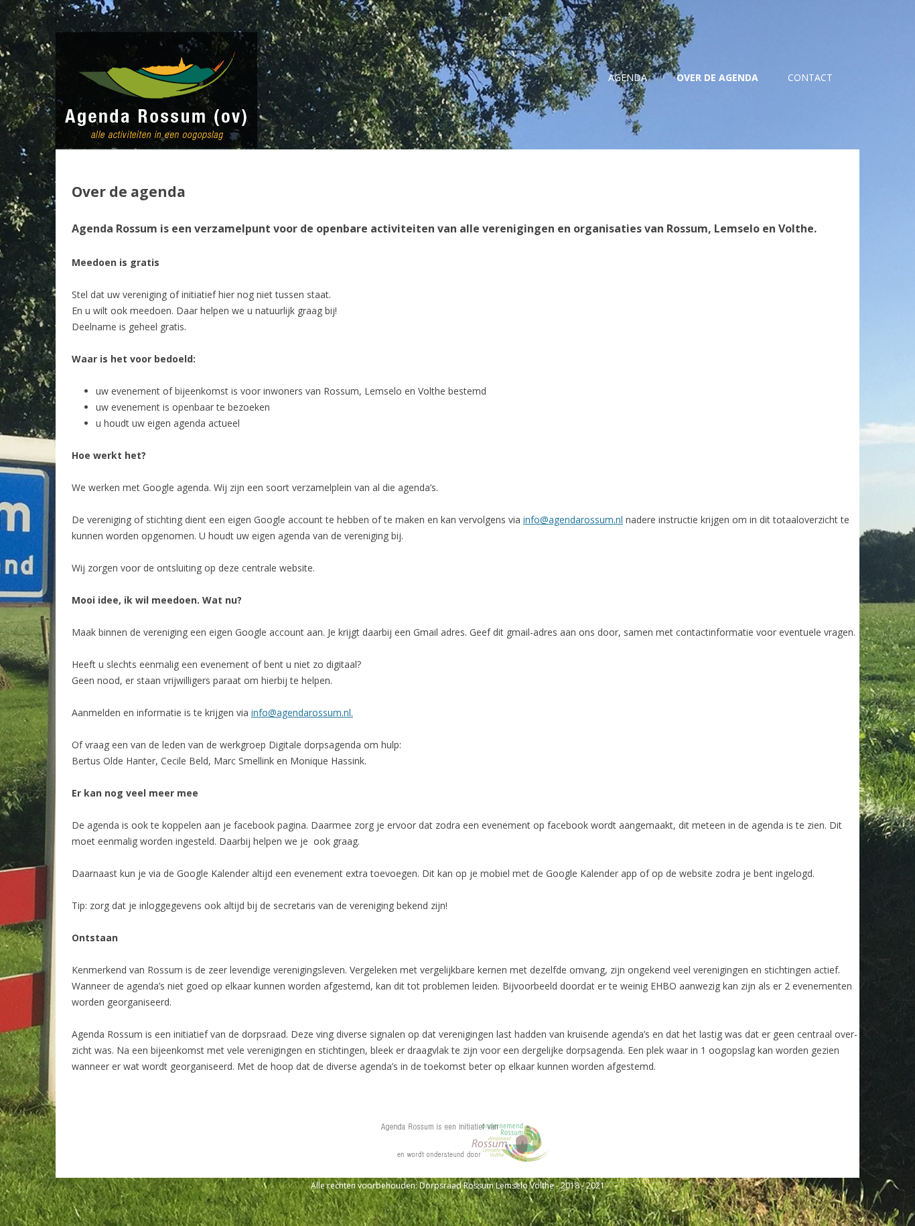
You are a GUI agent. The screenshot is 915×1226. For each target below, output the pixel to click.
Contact (810, 77)
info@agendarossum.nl (573, 519)
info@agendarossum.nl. (302, 712)
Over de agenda (717, 77)
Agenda (627, 77)
